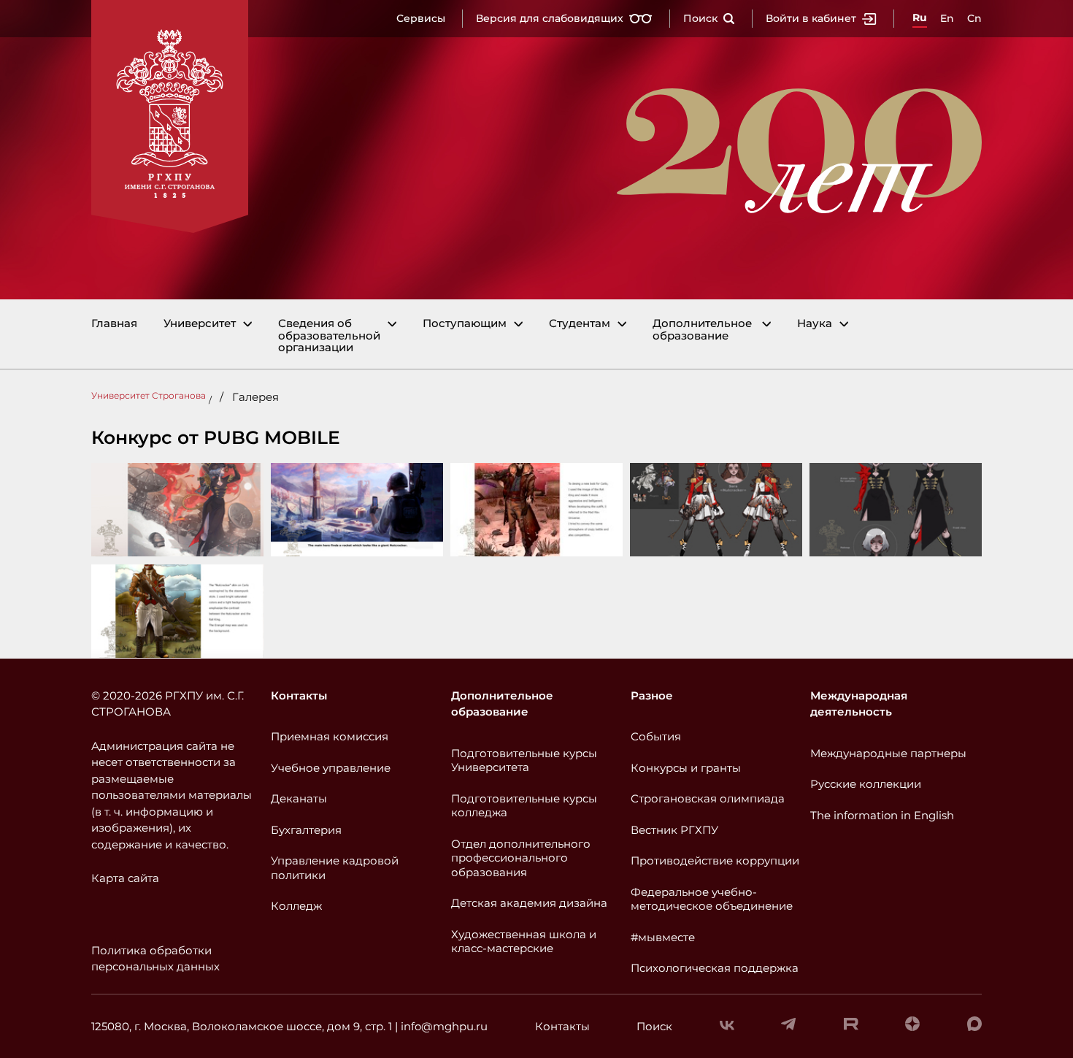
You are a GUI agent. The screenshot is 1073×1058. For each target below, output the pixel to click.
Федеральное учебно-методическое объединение (712, 899)
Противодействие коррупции (715, 860)
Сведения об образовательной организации (329, 336)
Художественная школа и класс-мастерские (523, 941)
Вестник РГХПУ (674, 830)
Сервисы (420, 18)
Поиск (700, 18)
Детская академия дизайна (529, 903)
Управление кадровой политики (335, 868)
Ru (919, 17)
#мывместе (663, 937)
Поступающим (465, 324)
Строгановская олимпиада (708, 798)
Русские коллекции (865, 784)
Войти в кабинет (811, 18)
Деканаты (299, 798)
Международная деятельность (858, 704)
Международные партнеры (888, 753)
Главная (114, 324)
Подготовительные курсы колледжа (524, 805)
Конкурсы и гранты (686, 768)
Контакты (299, 695)
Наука (814, 324)
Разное (652, 695)
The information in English (882, 815)
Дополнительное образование (702, 330)
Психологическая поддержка (715, 968)
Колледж (296, 906)
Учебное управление (331, 768)
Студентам (579, 324)
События (656, 736)
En (947, 18)
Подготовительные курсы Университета (524, 760)
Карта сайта (125, 878)
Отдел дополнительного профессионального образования (521, 858)
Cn (974, 18)
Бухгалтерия (306, 830)
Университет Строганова (148, 395)
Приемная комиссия (329, 736)
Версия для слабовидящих (549, 18)
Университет (200, 324)
